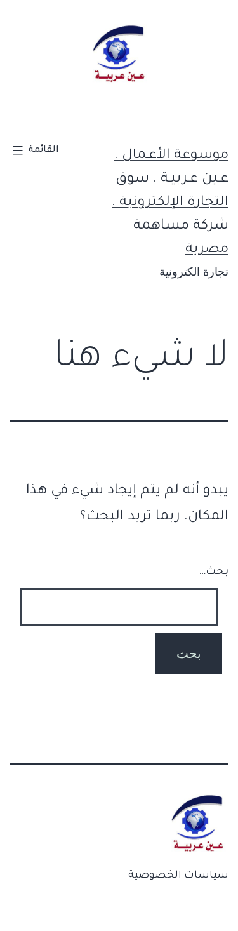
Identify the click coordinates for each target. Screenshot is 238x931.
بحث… (213, 572)
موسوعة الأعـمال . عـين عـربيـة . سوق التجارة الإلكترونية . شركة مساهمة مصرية (170, 203)
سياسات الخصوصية (178, 875)
